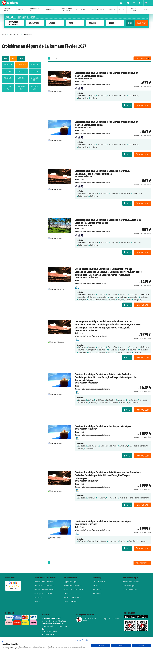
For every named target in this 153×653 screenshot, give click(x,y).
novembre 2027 (21, 88)
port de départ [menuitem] (133, 10)
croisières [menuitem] (49, 10)
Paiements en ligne (128, 586)
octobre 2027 (8, 88)
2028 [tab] (21, 59)
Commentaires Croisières (130, 582)
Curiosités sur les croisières (43, 582)
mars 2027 (34, 65)
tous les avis (13, 589)
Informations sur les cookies (73, 590)
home (4, 35)
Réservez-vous (142, 105)
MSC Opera (79, 78)
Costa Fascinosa (81, 277)
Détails (127, 105)
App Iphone (97, 590)
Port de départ (15, 35)
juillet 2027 (8, 78)
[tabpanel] (21, 77)
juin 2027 (35, 71)
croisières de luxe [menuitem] (34, 10)
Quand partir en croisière (43, 593)
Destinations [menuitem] (97, 10)
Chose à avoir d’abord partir (44, 586)
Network (95, 586)
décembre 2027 (34, 88)
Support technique (70, 582)
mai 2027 (21, 71)
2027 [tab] (13, 59)
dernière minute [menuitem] (7, 10)
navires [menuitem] (83, 10)
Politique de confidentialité (73, 586)
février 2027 (21, 65)
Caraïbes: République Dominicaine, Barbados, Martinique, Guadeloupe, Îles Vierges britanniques (102, 172)
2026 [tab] (5, 59)
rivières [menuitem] (110, 10)
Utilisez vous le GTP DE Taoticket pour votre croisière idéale (101, 620)
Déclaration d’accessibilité (72, 597)
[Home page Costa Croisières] (77, 286)
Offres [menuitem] (20, 10)
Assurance (67, 593)
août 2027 (21, 78)
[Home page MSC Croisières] (79, 87)
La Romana (87, 84)
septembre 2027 (35, 79)
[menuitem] (121, 3)
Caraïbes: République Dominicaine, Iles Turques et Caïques (103, 426)
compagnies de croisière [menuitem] (66, 10)
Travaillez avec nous (70, 601)
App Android (97, 593)
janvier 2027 (8, 65)
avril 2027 (8, 71)
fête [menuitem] (145, 10)
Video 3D (37, 601)
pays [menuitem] (120, 10)
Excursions (38, 597)
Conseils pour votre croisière (44, 590)
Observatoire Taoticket (129, 590)
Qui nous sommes (99, 582)
